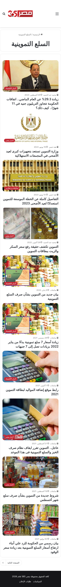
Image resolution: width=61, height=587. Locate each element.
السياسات (37, 581)
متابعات (53, 290)
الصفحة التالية (13, 562)
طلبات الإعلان (25, 581)
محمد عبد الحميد (49, 95)
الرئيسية (37, 34)
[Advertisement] (43, 11)
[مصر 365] (20, 13)
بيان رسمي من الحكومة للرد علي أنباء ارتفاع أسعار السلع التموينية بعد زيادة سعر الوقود (30, 547)
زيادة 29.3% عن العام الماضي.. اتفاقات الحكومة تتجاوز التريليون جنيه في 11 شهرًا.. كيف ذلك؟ (32, 103)
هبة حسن (52, 147)
